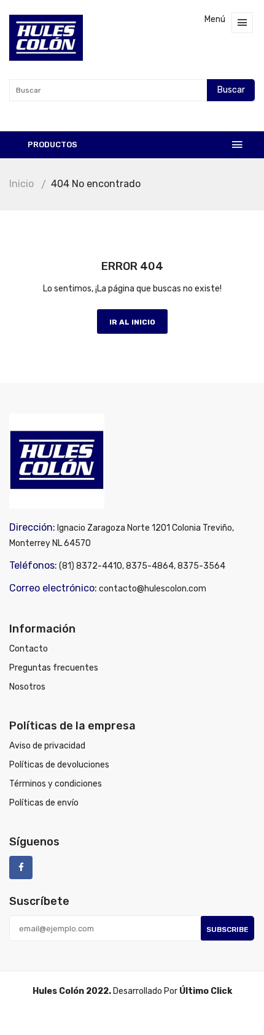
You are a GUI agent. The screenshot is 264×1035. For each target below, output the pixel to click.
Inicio (21, 184)
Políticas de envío (44, 803)
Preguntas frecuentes (53, 668)
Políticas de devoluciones (59, 765)
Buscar (231, 90)
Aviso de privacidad (47, 746)
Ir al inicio (132, 322)
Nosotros (27, 687)
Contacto (28, 649)
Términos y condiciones (55, 784)
